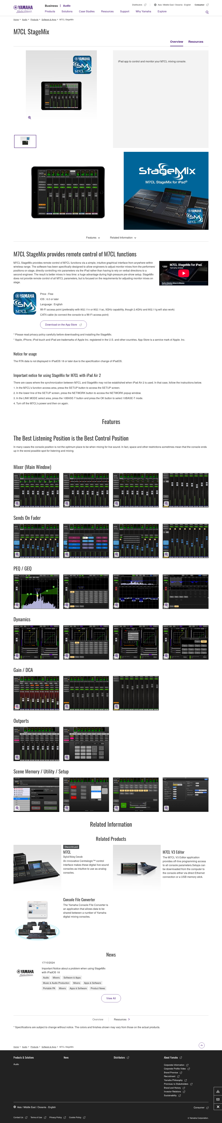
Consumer (199, 4)
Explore (162, 11)
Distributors (137, 4)
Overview (176, 41)
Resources (107, 11)
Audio (67, 5)
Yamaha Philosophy (173, 1080)
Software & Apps (49, 19)
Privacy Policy (55, 1117)
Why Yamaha (143, 11)
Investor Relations (172, 1091)
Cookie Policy (75, 1117)
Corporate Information (174, 1064)
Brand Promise (171, 1072)
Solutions (67, 11)
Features (91, 237)
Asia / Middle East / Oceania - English (174, 4)
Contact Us (18, 1117)
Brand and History (172, 1087)
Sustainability (170, 1095)
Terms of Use (36, 1117)
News (66, 1057)
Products (50, 11)
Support (124, 11)
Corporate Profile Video (175, 1068)
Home (16, 19)
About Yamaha (171, 1057)
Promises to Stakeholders (176, 1083)
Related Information (121, 237)
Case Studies (87, 11)
